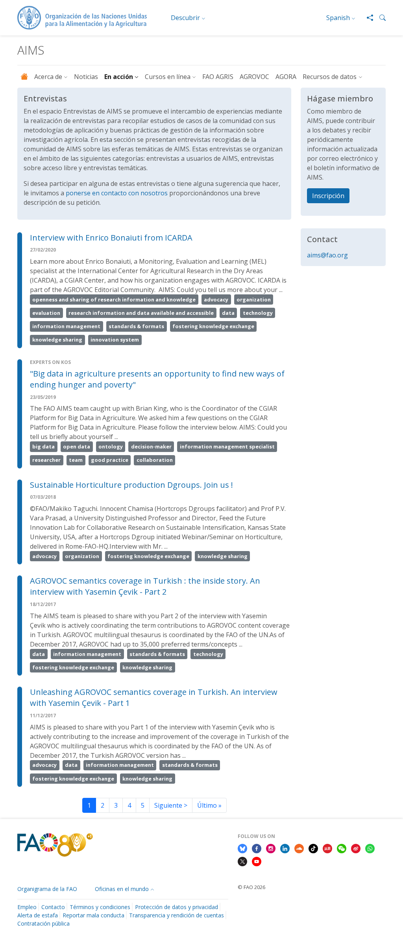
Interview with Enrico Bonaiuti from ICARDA (111, 237)
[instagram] (270, 847)
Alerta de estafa (37, 915)
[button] (379, 18)
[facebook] (256, 847)
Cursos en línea (167, 76)
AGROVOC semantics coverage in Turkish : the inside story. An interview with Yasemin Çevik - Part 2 (145, 586)
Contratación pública (43, 923)
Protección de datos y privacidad (176, 907)
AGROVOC (254, 76)
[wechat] (341, 847)
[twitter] (242, 861)
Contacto (53, 907)
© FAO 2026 (251, 887)
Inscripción (328, 195)
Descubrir (185, 17)
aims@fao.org (327, 255)
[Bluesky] (242, 847)
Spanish (338, 17)
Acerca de (48, 76)
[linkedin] (285, 847)
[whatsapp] (370, 847)
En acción (118, 76)
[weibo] (355, 847)
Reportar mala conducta (93, 915)
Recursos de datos (330, 76)
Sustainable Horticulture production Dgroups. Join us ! (131, 485)
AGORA (285, 76)
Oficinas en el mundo (122, 889)
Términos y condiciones (100, 907)
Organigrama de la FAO (47, 889)
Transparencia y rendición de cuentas (176, 915)
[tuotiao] (327, 847)
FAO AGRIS (217, 76)
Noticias (86, 76)
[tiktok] (313, 847)
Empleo (27, 907)
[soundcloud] (299, 847)
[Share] (366, 18)
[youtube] (256, 861)
